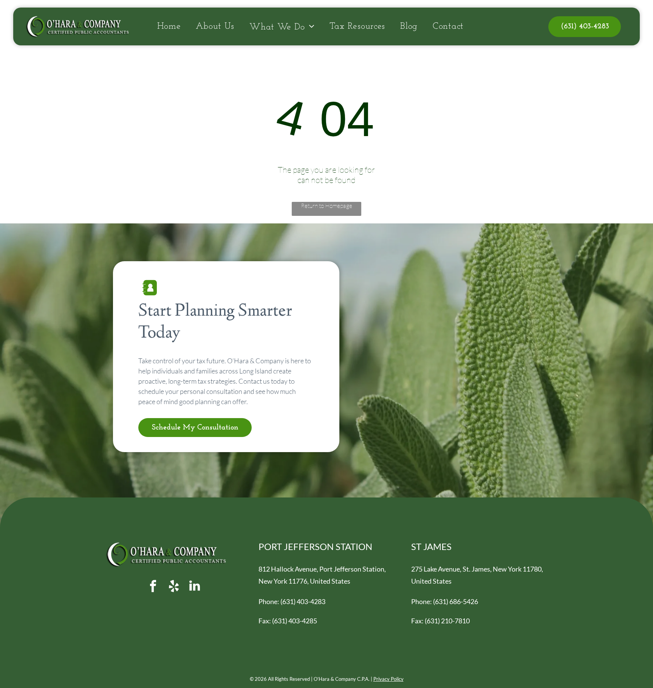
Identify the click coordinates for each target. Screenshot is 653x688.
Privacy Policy (388, 679)
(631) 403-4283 (302, 601)
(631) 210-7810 (447, 621)
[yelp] (173, 586)
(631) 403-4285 (294, 621)
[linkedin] (194, 586)
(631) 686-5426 (455, 601)
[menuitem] (169, 26)
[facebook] (153, 586)
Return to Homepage (326, 205)
